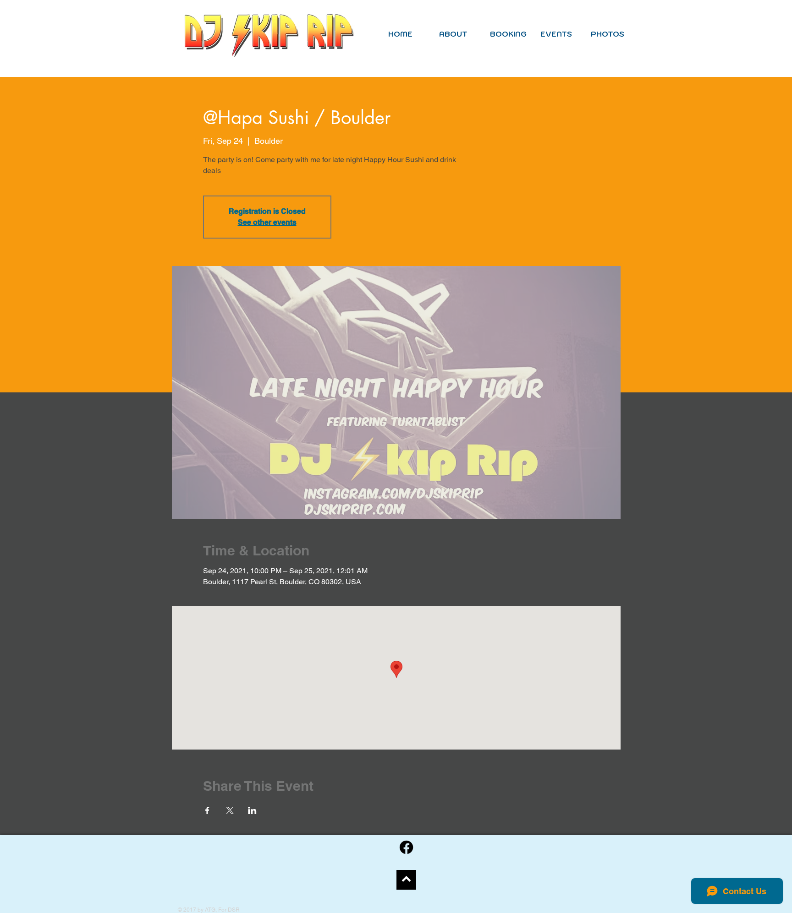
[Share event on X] (230, 810)
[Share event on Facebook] (207, 810)
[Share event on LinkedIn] (252, 810)
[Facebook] (406, 847)
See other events (267, 222)
